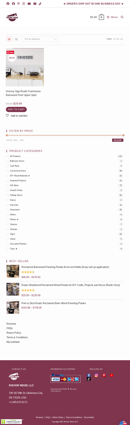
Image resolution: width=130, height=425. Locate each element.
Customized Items (18, 171)
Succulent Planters (18, 244)
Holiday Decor (16, 195)
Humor (13, 200)
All (122, 39)
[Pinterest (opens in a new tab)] (19, 3)
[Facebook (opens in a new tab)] (8, 3)
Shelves (13, 224)
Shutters (13, 229)
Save (11, 52)
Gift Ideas (14, 185)
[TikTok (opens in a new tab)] (40, 3)
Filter (117, 140)
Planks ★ (14, 219)
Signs (12, 234)
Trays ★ (13, 249)
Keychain (14, 205)
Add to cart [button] (16, 109)
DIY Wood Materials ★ (20, 175)
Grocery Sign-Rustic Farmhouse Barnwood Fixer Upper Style (23, 93)
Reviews (11, 323)
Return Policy (13, 332)
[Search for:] (121, 17)
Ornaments (15, 209)
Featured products (18, 180)
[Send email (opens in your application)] (35, 3)
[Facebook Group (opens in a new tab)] (14, 3)
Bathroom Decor (17, 161)
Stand (12, 239)
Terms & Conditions (17, 337)
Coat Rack (14, 166)
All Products (15, 156)
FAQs (9, 328)
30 (118, 39)
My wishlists (13, 342)
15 (114, 39)
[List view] (16, 39)
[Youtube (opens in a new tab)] (30, 3)
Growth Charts (16, 190)
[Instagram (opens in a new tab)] (24, 3)
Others (13, 214)
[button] (16, 115)
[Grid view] (9, 39)
